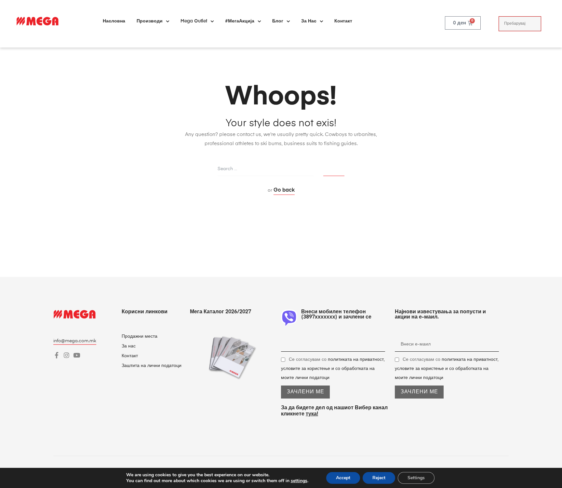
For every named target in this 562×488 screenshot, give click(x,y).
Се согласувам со (333, 368)
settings (299, 481)
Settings (416, 478)
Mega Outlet (194, 21)
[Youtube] (77, 355)
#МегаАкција (239, 21)
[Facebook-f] (56, 355)
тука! (312, 414)
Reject (378, 478)
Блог (277, 21)
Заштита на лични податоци (151, 365)
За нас (308, 21)
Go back (284, 190)
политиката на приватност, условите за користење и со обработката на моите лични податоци (333, 368)
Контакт (343, 21)
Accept (343, 478)
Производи (150, 21)
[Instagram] (66, 355)
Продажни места (139, 336)
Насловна (114, 21)
